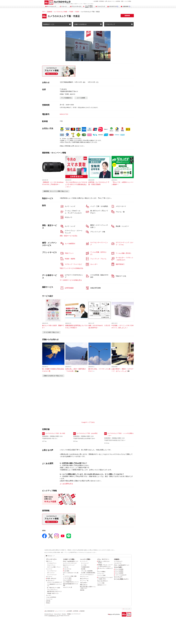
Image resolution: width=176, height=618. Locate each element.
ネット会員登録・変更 (118, 1)
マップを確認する (66, 98)
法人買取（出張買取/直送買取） (88, 572)
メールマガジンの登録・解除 (70, 576)
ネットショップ (83, 561)
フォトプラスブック (51, 571)
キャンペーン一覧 (84, 580)
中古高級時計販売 (85, 567)
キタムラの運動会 (101, 571)
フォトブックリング (51, 574)
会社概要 (96, 1)
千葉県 (71, 11)
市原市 (77, 11)
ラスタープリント (51, 565)
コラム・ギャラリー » (103, 559)
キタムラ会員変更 (119, 571)
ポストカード (49, 576)
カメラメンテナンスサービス (70, 563)
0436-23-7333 (64, 114)
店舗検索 (49, 11)
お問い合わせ (108, 1)
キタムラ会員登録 (119, 569)
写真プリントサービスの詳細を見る (71, 268)
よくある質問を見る (66, 483)
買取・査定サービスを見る (68, 236)
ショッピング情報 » (85, 559)
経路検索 (127, 15)
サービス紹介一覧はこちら (51, 332)
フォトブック (49, 569)
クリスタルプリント (51, 563)
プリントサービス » (51, 559)
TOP (43, 11)
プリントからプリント (52, 589)
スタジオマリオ (67, 569)
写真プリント (49, 561)
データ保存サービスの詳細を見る (71, 280)
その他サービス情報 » (69, 559)
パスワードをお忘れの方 (120, 575)
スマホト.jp (65, 567)
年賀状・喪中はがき (51, 578)
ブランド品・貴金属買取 (86, 571)
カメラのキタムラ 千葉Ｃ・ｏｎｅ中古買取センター (121, 434)
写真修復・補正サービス (52, 593)
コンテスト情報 (100, 583)
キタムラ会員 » (118, 567)
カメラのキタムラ (118, 561)
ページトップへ (127, 608)
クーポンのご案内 (67, 578)
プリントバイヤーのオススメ (87, 574)
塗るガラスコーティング (68, 565)
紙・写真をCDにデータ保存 (53, 587)
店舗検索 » (117, 559)
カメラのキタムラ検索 (60, 11)
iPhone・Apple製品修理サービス (70, 561)
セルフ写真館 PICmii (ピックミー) (70, 582)
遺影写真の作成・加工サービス (54, 591)
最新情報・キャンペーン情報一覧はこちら (56, 191)
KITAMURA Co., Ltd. (53, 615)
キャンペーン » (84, 578)
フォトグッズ (49, 599)
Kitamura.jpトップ (51, 555)
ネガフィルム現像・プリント (54, 567)
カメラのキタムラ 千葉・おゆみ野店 (87, 433)
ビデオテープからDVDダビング (54, 582)
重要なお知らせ (83, 584)
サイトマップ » (118, 577)
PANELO (48, 603)
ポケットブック (50, 572)
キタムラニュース (84, 576)
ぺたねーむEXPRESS (51, 597)
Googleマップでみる (88, 422)
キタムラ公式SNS (67, 580)
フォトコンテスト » (102, 581)
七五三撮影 (66, 571)
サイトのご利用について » (121, 579)
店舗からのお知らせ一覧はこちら (53, 375)
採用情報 (101, 1)
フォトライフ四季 (101, 575)
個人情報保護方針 (49, 611)
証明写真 (48, 601)
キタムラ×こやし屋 (67, 587)
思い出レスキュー (50, 580)
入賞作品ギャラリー (101, 585)
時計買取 (83, 569)
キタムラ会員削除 (119, 573)
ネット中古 (83, 565)
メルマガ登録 (128, 1)
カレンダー (48, 595)
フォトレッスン (100, 573)
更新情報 (82, 590)
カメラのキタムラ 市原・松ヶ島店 (55, 433)
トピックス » (83, 582)
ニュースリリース (60, 611)
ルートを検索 (81, 98)
